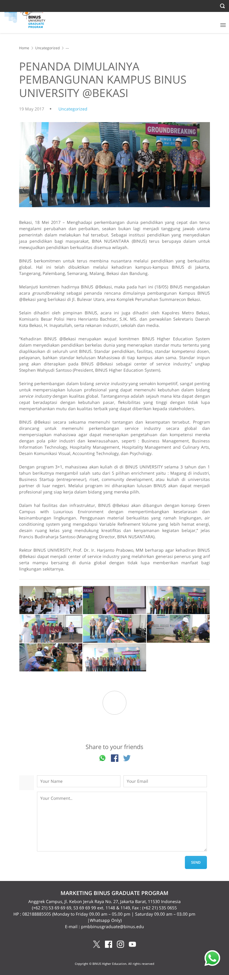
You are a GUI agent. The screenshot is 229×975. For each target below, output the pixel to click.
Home (24, 47)
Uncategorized (47, 47)
